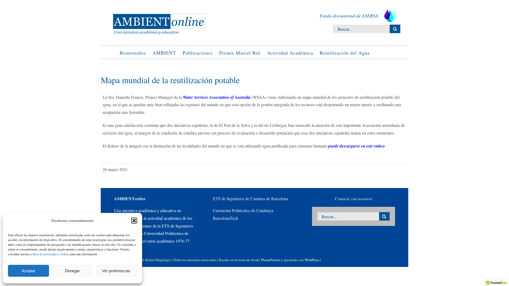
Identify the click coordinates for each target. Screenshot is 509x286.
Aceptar (28, 271)
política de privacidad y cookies (49, 254)
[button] (134, 220)
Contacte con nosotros (353, 198)
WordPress (312, 259)
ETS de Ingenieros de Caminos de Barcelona (250, 198)
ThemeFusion (270, 259)
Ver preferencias (116, 271)
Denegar (72, 271)
